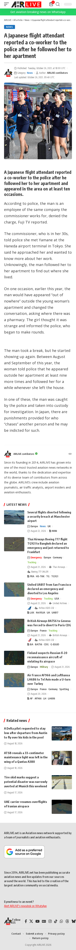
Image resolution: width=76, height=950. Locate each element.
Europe (34, 526)
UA (48, 612)
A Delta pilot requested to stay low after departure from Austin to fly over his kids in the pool (25, 733)
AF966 (38, 698)
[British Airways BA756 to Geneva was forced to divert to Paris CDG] (14, 626)
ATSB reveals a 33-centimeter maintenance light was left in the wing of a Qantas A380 (26, 757)
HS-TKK (40, 576)
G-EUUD (54, 644)
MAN (54, 530)
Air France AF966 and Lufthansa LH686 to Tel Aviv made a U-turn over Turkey (49, 679)
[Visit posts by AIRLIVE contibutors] (8, 73)
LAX (32, 612)
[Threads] (67, 921)
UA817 (55, 612)
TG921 (54, 576)
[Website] (70, 454)
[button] (7, 4)
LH (44, 698)
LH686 (51, 698)
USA (57, 598)
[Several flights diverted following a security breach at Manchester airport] (14, 517)
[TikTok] (55, 921)
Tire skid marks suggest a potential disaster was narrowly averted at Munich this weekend (25, 781)
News (9, 27)
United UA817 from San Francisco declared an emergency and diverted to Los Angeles (49, 589)
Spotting (64, 689)
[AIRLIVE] (26, 4)
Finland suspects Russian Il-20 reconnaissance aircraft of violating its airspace (47, 657)
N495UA (40, 612)
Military (44, 666)
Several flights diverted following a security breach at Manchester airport (49, 517)
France (43, 630)
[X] (31, 921)
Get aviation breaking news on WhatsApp (38, 12)
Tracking (31, 562)
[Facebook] (26, 921)
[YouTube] (37, 921)
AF (31, 698)
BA (31, 644)
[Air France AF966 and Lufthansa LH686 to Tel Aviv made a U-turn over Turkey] (14, 680)
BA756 (38, 644)
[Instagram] (50, 921)
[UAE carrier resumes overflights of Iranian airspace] (62, 807)
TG (47, 576)
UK (49, 526)
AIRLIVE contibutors (57, 72)
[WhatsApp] (61, 921)
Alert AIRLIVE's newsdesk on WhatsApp (25, 906)
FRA (32, 576)
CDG (46, 644)
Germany (57, 557)
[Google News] (44, 921)
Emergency (36, 557)
